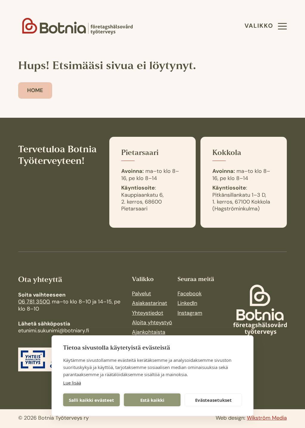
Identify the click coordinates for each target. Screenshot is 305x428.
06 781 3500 (33, 302)
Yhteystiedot (147, 313)
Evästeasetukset (213, 400)
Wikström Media (267, 418)
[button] (264, 26)
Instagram (190, 313)
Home (35, 91)
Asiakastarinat (149, 303)
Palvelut (141, 294)
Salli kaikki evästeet (91, 400)
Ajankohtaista (148, 332)
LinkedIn (187, 303)
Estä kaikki (152, 400)
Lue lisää (72, 383)
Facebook (190, 294)
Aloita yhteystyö (152, 323)
